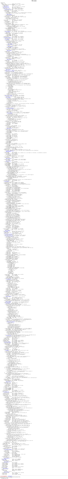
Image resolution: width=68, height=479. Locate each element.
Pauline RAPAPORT (7, 31)
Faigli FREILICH (6, 181)
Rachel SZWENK (4, 459)
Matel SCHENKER (8, 97)
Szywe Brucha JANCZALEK (7, 37)
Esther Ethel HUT (8, 335)
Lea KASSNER (7, 350)
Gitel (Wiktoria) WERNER (7, 449)
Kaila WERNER (7, 39)
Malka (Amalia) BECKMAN (8, 95)
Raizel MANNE (6, 231)
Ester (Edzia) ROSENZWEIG (10, 108)
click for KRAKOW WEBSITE (3, 476)
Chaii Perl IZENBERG (6, 7)
